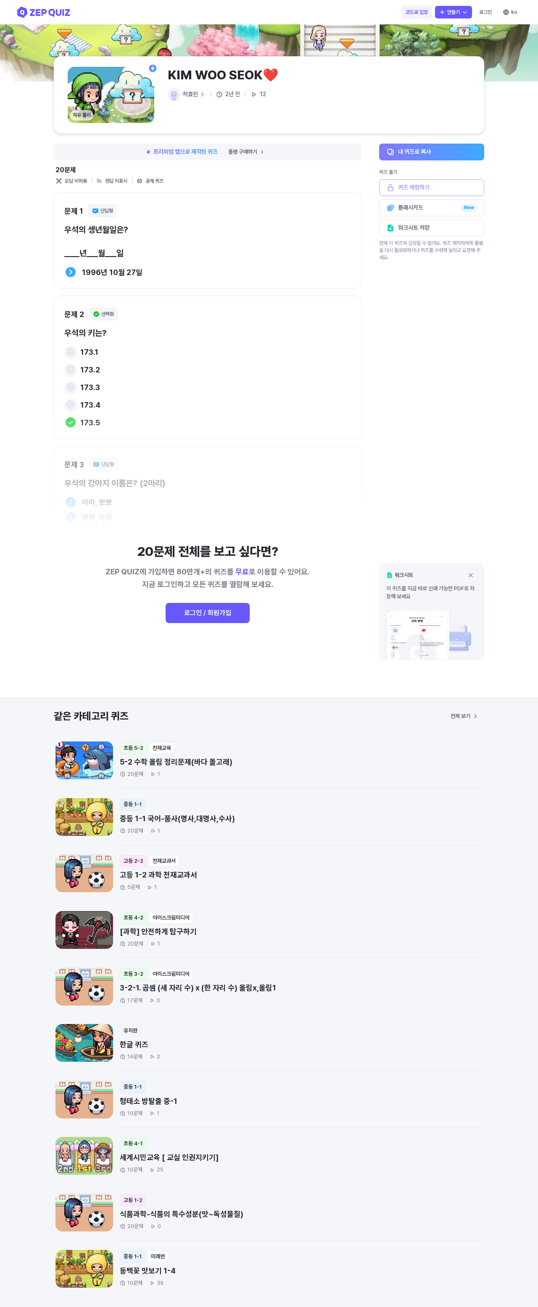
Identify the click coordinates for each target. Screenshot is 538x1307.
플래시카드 (436, 207)
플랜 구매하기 (242, 152)
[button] (431, 611)
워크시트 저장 (414, 227)
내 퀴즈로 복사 (414, 151)
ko (514, 12)
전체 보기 (460, 716)
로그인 (485, 12)
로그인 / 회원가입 (207, 613)
